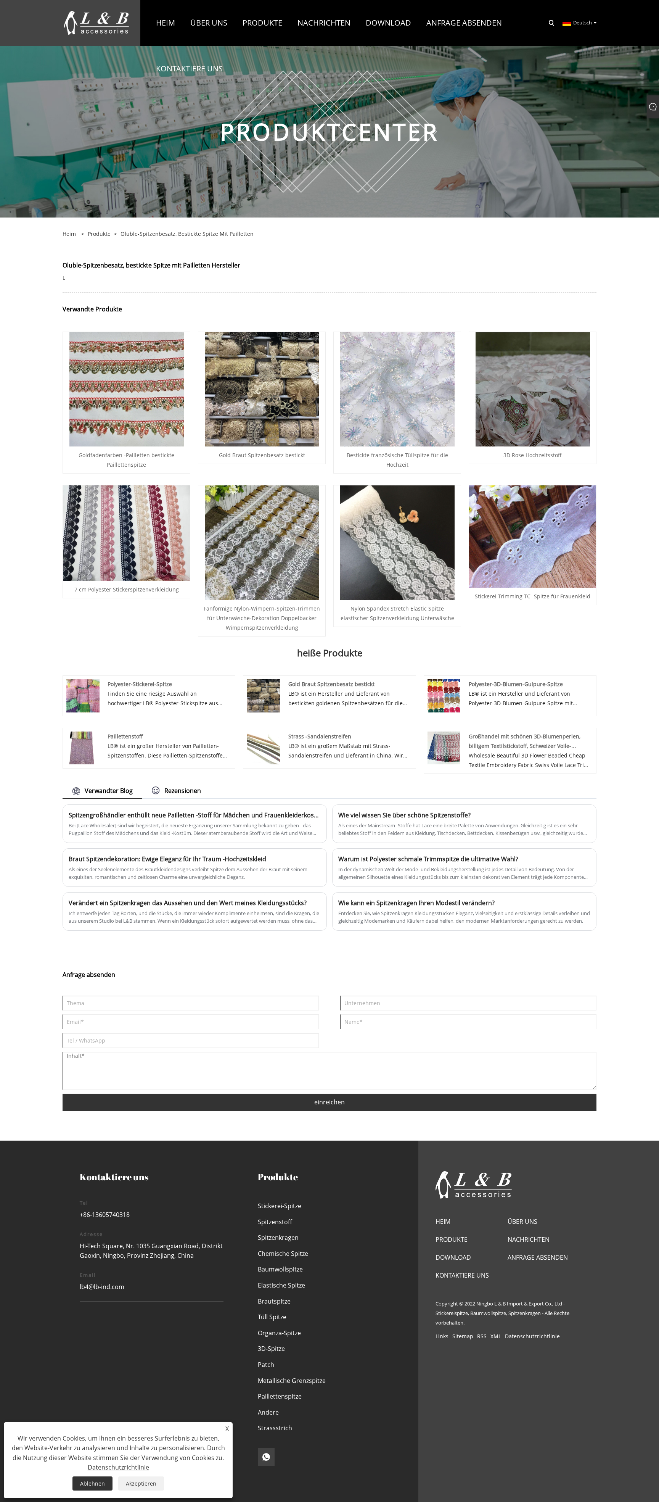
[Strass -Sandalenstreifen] (263, 747)
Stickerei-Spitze (279, 1206)
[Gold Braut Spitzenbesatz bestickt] (262, 388)
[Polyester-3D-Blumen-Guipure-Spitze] (444, 695)
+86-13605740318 (105, 1214)
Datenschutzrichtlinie (532, 1336)
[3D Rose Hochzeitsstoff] (533, 388)
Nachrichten (529, 1239)
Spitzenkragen (278, 1237)
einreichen (329, 1102)
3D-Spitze (271, 1348)
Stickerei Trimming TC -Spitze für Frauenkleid (532, 596)
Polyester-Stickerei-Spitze (140, 684)
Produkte (99, 233)
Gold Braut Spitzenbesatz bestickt (262, 455)
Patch (266, 1364)
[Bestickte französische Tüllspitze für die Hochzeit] (397, 388)
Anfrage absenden (538, 1257)
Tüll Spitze (272, 1317)
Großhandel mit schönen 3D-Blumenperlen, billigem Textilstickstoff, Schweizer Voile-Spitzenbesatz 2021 (524, 746)
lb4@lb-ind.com (102, 1287)
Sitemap (462, 1336)
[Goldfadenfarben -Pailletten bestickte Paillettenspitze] (126, 388)
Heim (443, 1221)
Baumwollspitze (280, 1269)
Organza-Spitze (279, 1333)
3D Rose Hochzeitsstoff (532, 455)
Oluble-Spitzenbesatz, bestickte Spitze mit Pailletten (187, 233)
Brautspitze (274, 1301)
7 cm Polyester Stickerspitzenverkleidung (126, 589)
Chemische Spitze (283, 1253)
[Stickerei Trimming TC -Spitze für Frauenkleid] (532, 536)
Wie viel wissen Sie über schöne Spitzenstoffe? (404, 815)
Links (442, 1336)
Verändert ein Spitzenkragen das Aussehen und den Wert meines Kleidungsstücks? (188, 903)
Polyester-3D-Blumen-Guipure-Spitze (516, 684)
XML (495, 1336)
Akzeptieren (141, 1483)
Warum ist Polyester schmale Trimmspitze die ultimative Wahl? (428, 859)
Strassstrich (275, 1428)
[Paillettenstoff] (83, 747)
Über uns (522, 1221)
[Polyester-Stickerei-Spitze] (83, 695)
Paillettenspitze (280, 1396)
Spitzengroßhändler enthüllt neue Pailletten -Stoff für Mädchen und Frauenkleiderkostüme (195, 815)
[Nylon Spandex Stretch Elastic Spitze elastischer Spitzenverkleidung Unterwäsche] (397, 542)
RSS (482, 1336)
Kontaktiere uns (462, 1275)
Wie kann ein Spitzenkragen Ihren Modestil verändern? (416, 903)
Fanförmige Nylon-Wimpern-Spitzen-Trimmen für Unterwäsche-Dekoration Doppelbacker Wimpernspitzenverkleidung (262, 618)
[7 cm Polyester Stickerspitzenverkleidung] (126, 532)
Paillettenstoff (125, 736)
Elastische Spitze (281, 1285)
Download (453, 1257)
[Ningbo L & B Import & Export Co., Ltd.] (96, 22)
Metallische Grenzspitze (292, 1380)
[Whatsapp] (266, 1457)
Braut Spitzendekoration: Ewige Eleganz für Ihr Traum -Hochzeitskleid (167, 859)
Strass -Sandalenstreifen (319, 736)
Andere (268, 1412)
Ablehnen (92, 1483)
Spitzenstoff (275, 1222)
